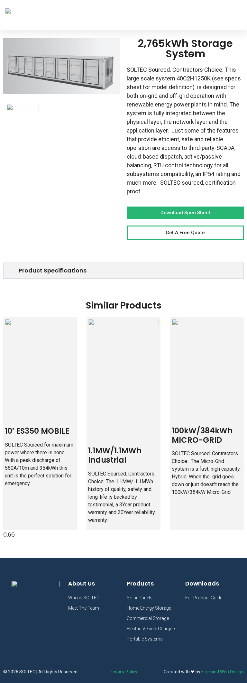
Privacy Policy (123, 671)
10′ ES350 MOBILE (37, 431)
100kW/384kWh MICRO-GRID (202, 435)
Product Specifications (53, 270)
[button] (234, 15)
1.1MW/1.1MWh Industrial (115, 455)
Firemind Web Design (222, 671)
